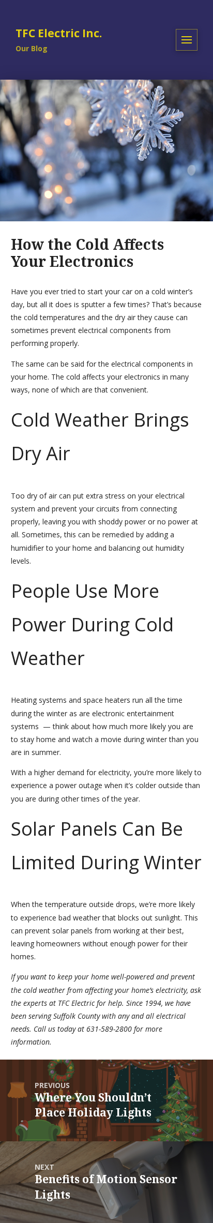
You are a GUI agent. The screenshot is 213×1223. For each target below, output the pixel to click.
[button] (186, 40)
